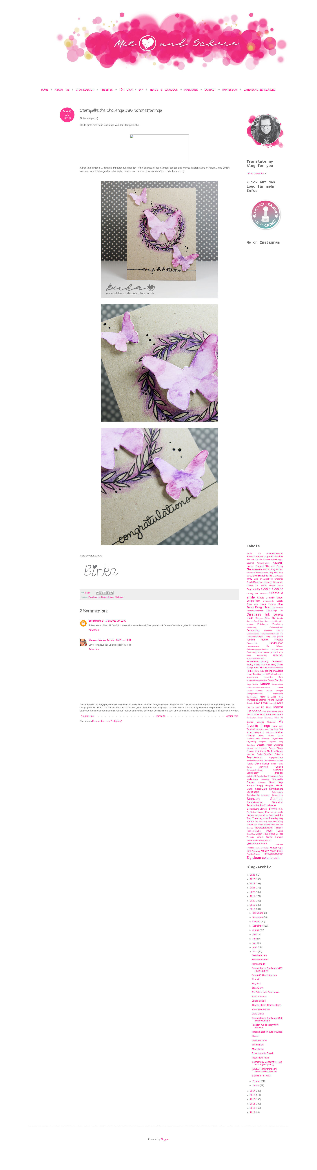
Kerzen (250, 690)
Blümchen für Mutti (261, 1075)
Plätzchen (251, 754)
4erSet (249, 553)
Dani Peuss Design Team (265, 606)
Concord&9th (253, 589)
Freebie (265, 639)
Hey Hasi (256, 983)
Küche (271, 700)
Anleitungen (277, 559)
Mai (254, 943)
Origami (262, 742)
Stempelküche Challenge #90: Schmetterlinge (267, 1019)
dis (282, 611)
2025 (253, 879)
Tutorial (280, 831)
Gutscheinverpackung (257, 661)
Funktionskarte (253, 646)
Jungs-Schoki (259, 1001)
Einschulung (277, 624)
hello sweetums (276, 668)
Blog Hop (273, 572)
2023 (253, 887)
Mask (256, 714)
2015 (253, 1099)
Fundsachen (276, 642)
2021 (253, 896)
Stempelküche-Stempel (257, 809)
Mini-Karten (251, 718)
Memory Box (277, 714)
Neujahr (260, 729)
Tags (271, 815)
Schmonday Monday (265, 773)
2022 (253, 892)
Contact (210, 89)
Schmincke (278, 770)
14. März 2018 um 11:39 (114, 621)
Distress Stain (262, 618)
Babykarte (257, 569)
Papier (263, 747)
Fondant (251, 639)
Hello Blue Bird (261, 667)
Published (191, 89)
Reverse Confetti (271, 767)
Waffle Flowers (274, 837)
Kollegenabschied (254, 694)
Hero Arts (259, 671)
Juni (254, 938)
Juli (254, 934)
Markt (264, 712)
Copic (265, 589)
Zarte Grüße (258, 1013)
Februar (256, 1081)
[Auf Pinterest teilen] (112, 593)
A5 (259, 553)
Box (255, 575)
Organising (251, 741)
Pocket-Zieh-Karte (265, 754)
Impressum (229, 89)
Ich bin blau (258, 1044)
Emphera (268, 631)
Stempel (276, 799)
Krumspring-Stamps (256, 700)
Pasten (272, 748)
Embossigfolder (276, 627)
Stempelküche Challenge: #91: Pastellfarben (267, 969)
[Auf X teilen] (105, 593)
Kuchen (279, 700)
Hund (267, 674)
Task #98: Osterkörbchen (264, 975)
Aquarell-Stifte (263, 566)
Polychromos (94, 597)
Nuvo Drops (266, 735)
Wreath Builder (276, 851)
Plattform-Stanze (275, 751)
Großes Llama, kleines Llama (266, 1005)
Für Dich (125, 89)
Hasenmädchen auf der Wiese (267, 1032)
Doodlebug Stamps (262, 621)
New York (269, 729)
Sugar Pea (263, 812)
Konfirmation (252, 697)
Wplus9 (265, 851)
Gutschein (278, 655)
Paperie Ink (252, 748)
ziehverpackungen (274, 854)
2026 (253, 875)
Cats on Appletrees (263, 579)
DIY (141, 89)
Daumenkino (278, 608)
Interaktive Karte (273, 677)
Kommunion (278, 694)
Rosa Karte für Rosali (262, 1053)
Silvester (261, 783)
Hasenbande (258, 964)
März (255, 951)
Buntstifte (263, 575)
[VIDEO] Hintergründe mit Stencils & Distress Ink (264, 1070)
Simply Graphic (265, 785)
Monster (260, 722)
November (257, 917)
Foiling (267, 637)
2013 (253, 1108)
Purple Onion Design (258, 763)
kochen (269, 690)
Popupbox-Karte (276, 757)
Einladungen (262, 624)
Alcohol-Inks (277, 556)
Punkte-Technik (276, 761)
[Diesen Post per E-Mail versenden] (98, 593)
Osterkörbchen (259, 955)
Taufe (265, 818)
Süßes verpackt (256, 815)
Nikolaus (270, 732)
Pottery (250, 761)
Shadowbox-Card (275, 776)
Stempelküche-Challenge (112, 597)
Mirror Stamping (265, 718)
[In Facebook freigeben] (108, 593)
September (258, 926)
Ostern (261, 744)
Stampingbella (253, 795)
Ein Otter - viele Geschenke (265, 992)
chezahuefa (95, 621)
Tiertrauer (278, 828)
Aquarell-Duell (263, 563)
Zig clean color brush (263, 857)
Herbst (250, 671)
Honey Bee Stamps (255, 674)
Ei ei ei (255, 979)
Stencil (273, 808)
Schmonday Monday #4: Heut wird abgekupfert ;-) (267, 1063)
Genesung (251, 652)
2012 (253, 1112)
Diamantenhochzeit (255, 611)
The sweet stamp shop (264, 825)
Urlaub (272, 834)
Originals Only (276, 742)
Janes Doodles (275, 680)
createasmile (268, 601)
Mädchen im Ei (259, 1040)
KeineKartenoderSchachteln (259, 688)
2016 (253, 1095)
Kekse (280, 687)
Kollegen (279, 691)
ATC (273, 566)
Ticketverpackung (264, 827)
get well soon (277, 652)
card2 (249, 579)
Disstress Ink (258, 614)
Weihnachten (257, 844)
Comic (280, 585)
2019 (253, 905)
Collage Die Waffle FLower (261, 585)
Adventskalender (274, 553)
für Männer (275, 646)
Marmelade (272, 711)
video (260, 836)
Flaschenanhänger (255, 637)
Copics (277, 589)
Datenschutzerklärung (260, 89)
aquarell (250, 563)
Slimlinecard (276, 788)
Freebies (107, 89)
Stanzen (253, 799)
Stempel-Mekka (254, 802)
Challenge (278, 579)
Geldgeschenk (277, 649)
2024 (253, 883)
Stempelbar (277, 802)
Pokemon (279, 754)
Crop (256, 604)
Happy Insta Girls (262, 665)
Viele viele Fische (261, 1009)
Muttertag (271, 722)
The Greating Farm (263, 822)
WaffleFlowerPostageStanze (259, 840)
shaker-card (252, 779)
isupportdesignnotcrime (257, 680)
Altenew (266, 559)
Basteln (279, 569)
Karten (265, 684)
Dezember (257, 913)
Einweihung (251, 627)
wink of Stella (262, 848)
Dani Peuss (268, 604)
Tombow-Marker (254, 831)
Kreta (281, 697)
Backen (266, 569)
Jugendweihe (252, 684)
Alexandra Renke (254, 559)
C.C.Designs (278, 576)
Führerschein (252, 643)
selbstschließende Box (257, 776)
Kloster (259, 691)
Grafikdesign (86, 89)
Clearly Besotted (273, 582)
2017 (253, 1091)
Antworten (94, 630)
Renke (280, 764)
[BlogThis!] (101, 593)
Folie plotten (277, 637)
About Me (63, 89)
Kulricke (250, 703)
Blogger (164, 1139)
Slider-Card (261, 789)
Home (44, 89)
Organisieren (277, 738)
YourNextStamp (253, 854)
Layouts (279, 703)
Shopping (265, 779)
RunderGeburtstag (254, 770)
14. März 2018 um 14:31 (119, 640)
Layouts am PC (255, 707)
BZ (270, 576)
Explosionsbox (253, 634)
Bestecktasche (262, 573)
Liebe (268, 707)
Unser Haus (262, 834)
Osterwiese (257, 988)
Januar (256, 1085)
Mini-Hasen (258, 1049)
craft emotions (261, 594)
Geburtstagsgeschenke (257, 649)
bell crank (251, 573)
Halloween (277, 661)
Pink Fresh (260, 751)
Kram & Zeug (268, 697)
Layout (272, 703)
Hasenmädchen (260, 959)
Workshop (256, 851)
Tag (267, 815)
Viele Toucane (259, 996)
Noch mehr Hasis (260, 1057)
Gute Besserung (257, 655)
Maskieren (265, 714)
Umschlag (251, 834)
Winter (273, 847)
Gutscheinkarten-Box (255, 659)
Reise (273, 764)
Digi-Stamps (272, 610)
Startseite (160, 716)
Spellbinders (253, 792)
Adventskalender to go (258, 556)
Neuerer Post (87, 716)
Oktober (256, 921)
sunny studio (277, 812)
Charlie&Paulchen (254, 582)
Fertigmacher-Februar (270, 634)
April (255, 947)
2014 (253, 1104)
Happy (250, 664)
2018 (253, 909)
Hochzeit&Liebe (274, 670)
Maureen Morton (97, 640)
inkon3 (274, 674)
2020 (253, 900)
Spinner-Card (277, 792)
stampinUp (265, 795)
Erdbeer (279, 631)
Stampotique (277, 795)
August (256, 930)
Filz (281, 634)
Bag (273, 569)
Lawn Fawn (261, 702)
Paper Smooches (275, 745)
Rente (249, 767)
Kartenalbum (277, 684)
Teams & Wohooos (164, 89)
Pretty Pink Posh (261, 761)
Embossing (253, 630)
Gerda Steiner (263, 652)
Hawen (255, 1036)
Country (250, 594)
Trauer (269, 831)
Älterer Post (232, 716)
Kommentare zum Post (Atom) (107, 721)
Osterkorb (251, 745)
